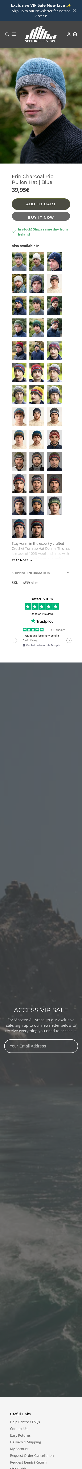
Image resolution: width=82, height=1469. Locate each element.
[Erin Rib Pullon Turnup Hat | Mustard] (37, 396)
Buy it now (41, 217)
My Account (19, 1449)
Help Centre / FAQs (25, 1422)
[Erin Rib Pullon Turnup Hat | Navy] (20, 374)
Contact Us (19, 1428)
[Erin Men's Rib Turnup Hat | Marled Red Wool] (55, 374)
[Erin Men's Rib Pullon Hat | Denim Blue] (20, 418)
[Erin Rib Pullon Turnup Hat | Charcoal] (37, 530)
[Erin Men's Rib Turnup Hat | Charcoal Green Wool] (55, 485)
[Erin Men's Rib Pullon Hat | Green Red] (55, 463)
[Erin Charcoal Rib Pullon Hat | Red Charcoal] (55, 307)
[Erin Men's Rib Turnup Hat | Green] (37, 352)
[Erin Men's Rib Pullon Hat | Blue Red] (20, 485)
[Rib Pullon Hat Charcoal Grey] (37, 485)
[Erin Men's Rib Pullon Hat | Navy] (37, 507)
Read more (20, 560)
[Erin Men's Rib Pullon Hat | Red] (20, 352)
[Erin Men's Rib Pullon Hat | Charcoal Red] (55, 441)
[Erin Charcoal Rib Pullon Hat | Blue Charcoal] (37, 441)
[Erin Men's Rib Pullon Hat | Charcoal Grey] (55, 285)
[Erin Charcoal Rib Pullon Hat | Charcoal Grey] (20, 263)
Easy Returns (20, 1435)
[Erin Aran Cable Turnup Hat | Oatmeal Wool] (20, 285)
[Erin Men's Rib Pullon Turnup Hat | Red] (37, 374)
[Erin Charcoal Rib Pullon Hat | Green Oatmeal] (20, 329)
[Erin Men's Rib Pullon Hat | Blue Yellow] (20, 441)
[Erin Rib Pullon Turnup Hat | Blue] (55, 418)
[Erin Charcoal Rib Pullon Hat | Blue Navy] (20, 307)
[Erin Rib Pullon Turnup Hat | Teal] (20, 530)
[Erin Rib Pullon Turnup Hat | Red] (55, 352)
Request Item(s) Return (28, 1462)
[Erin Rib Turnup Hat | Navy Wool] (37, 418)
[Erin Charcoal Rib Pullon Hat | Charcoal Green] (37, 329)
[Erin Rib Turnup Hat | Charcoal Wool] (37, 463)
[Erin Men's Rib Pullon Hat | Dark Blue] (20, 507)
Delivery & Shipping (25, 1442)
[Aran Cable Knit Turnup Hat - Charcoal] (37, 285)
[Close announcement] (75, 10)
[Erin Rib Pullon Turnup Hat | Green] (55, 507)
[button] (36, 159)
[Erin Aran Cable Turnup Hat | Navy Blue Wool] (55, 263)
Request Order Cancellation (32, 1455)
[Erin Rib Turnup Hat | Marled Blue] (55, 396)
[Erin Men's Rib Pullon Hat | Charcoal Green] (37, 307)
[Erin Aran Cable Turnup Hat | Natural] (37, 263)
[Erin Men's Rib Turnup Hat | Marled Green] (20, 396)
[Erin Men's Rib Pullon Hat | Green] (55, 329)
